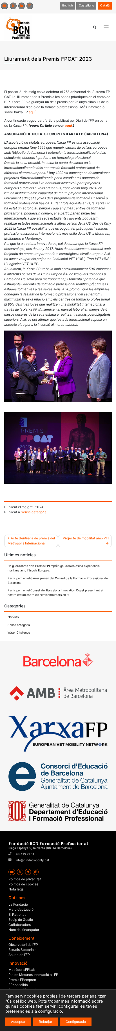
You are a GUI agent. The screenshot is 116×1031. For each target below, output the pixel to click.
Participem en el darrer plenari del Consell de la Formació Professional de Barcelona (58, 580)
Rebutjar (45, 1021)
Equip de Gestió (20, 919)
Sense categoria (33, 512)
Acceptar (18, 1021)
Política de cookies (23, 884)
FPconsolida (18, 985)
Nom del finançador (23, 930)
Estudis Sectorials (22, 950)
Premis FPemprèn (22, 980)
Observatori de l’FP (23, 944)
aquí (68, 125)
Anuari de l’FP (19, 955)
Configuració (76, 1021)
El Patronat (17, 914)
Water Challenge (19, 632)
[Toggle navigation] (106, 27)
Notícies (13, 617)
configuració (50, 1011)
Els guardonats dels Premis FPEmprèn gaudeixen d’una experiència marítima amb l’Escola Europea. (54, 568)
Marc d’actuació (21, 909)
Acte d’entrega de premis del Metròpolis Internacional (31, 540)
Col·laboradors (19, 925)
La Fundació (18, 904)
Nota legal (16, 889)
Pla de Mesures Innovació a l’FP (33, 975)
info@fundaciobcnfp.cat (32, 860)
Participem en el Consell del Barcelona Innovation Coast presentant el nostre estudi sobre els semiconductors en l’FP (55, 593)
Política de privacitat (24, 879)
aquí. (32, 112)
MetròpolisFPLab (21, 969)
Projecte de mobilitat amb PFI (86, 538)
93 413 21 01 (25, 854)
